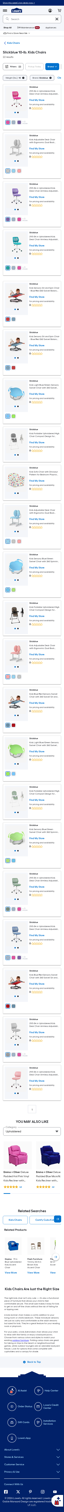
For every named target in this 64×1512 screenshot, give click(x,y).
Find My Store (36, 100)
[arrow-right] (57, 1219)
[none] (32, 1449)
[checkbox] (35, 67)
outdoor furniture (20, 1340)
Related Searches (32, 1211)
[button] (59, 10)
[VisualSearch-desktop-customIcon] (56, 18)
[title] (15, 112)
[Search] (7, 19)
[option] (15, 77)
